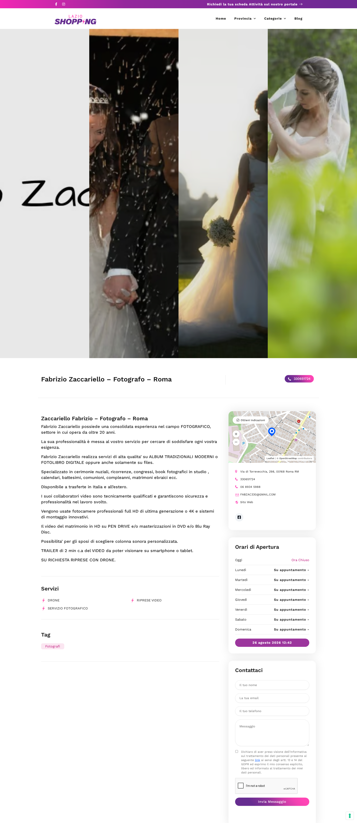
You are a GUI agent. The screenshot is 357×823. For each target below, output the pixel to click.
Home (221, 18)
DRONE (54, 600)
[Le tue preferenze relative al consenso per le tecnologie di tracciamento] (350, 816)
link (257, 760)
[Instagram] (63, 4)
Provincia (243, 18)
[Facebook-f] (56, 4)
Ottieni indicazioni (253, 420)
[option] (44, 193)
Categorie (273, 18)
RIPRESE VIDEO (149, 600)
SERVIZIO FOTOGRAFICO (68, 608)
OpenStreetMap (288, 458)
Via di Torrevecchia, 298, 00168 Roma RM (269, 471)
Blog (298, 18)
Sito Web (246, 502)
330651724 (302, 379)
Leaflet (270, 458)
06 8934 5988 (250, 486)
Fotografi (52, 646)
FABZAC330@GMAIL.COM (258, 494)
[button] (236, 434)
